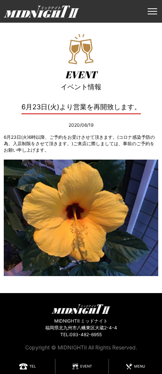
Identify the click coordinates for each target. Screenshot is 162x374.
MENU (139, 366)
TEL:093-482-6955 (81, 334)
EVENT (86, 366)
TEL (32, 366)
